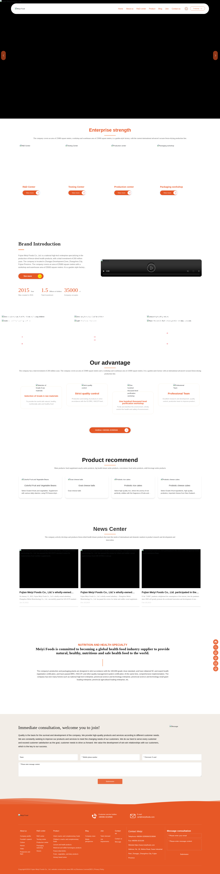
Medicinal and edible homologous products (25, 324)
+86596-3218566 (106, 821)
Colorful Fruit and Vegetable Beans (40, 486)
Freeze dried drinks (95, 322)
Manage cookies (100, 868)
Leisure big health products (175, 318)
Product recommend (110, 461)
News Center (110, 533)
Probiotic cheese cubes (179, 486)
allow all (120, 868)
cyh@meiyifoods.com (145, 821)
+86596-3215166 (138, 845)
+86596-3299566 (142, 841)
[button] (215, 55)
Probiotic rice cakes (133, 486)
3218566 (152, 841)
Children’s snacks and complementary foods (97, 320)
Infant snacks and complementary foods (25, 320)
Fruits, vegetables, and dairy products (171, 324)
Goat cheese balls (86, 486)
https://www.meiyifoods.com (145, 849)
